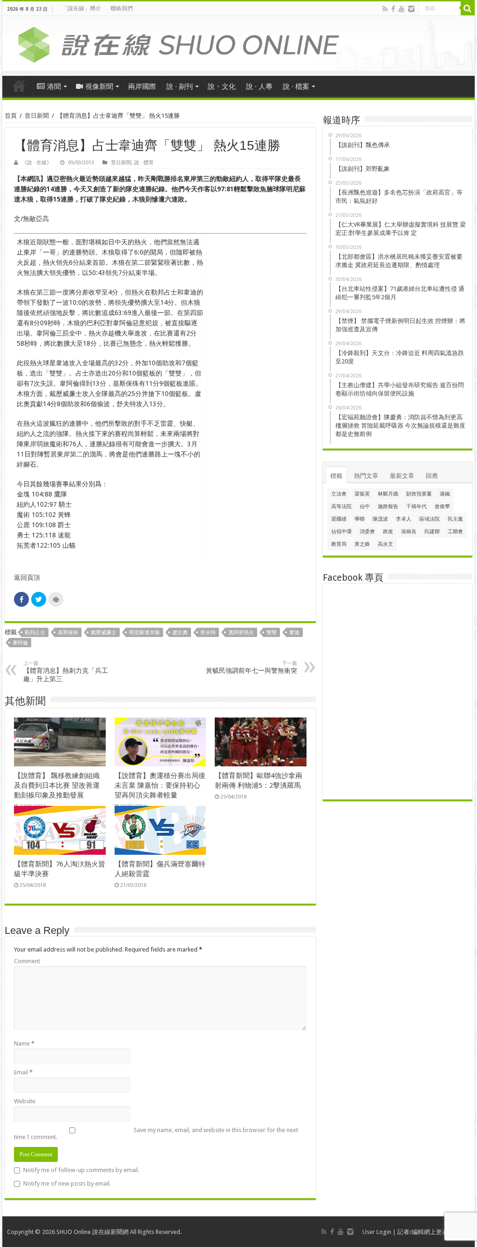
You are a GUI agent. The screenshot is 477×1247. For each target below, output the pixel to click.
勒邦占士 (35, 633)
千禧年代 (416, 506)
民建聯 (432, 532)
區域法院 (429, 519)
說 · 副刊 (179, 86)
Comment (27, 961)
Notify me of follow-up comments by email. (81, 1170)
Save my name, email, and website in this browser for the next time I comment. (156, 1133)
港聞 (54, 86)
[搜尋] (468, 8)
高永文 (385, 544)
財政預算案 (419, 494)
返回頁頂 (27, 577)
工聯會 (455, 532)
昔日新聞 (37, 115)
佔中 (365, 506)
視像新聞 (99, 86)
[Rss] (385, 8)
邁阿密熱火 (241, 633)
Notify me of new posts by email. (67, 1183)
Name (24, 1043)
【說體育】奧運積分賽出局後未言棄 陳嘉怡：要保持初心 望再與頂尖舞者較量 (160, 785)
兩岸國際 (142, 86)
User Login (376, 1231)
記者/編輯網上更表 (422, 1231)
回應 (432, 475)
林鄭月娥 (388, 494)
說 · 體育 (144, 163)
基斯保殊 (68, 633)
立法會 (339, 494)
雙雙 (271, 633)
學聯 (359, 519)
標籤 (336, 475)
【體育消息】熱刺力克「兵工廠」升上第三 (65, 671)
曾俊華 (442, 506)
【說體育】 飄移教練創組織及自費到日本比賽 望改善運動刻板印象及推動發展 (57, 785)
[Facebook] (393, 8)
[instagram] (411, 8)
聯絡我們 (121, 8)
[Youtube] (401, 8)
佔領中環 (341, 532)
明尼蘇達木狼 (144, 633)
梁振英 (362, 494)
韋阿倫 (20, 643)
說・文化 (222, 86)
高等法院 (341, 506)
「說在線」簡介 (81, 8)
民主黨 (455, 519)
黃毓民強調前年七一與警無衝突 (251, 667)
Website (24, 1101)
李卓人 (403, 519)
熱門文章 (366, 475)
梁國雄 (339, 519)
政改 (388, 532)
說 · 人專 (259, 86)
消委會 (367, 532)
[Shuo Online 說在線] (238, 43)
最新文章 (402, 475)
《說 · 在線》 (37, 163)
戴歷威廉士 (103, 633)
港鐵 (445, 494)
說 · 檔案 (296, 86)
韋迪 (294, 633)
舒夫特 (208, 633)
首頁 (19, 85)
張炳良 (408, 532)
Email (23, 1072)
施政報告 (388, 506)
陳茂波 (380, 519)
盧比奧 (180, 633)
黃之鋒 (362, 544)
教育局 (339, 544)
